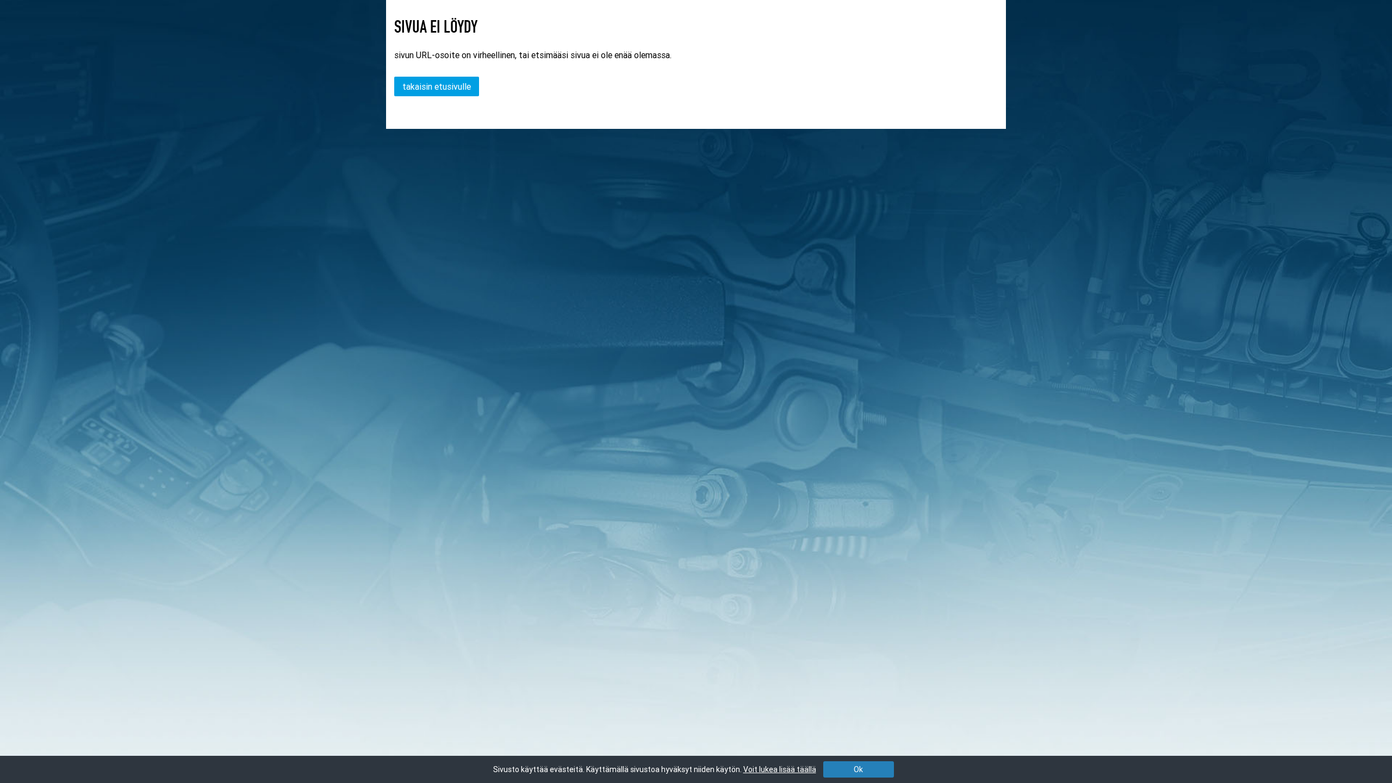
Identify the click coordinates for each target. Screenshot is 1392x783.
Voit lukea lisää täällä (779, 769)
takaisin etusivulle (436, 86)
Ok (858, 769)
